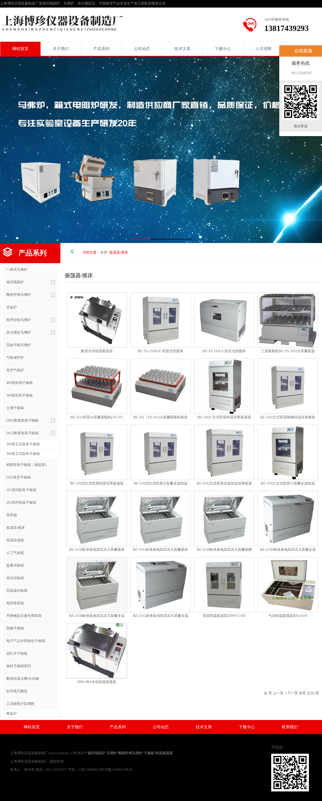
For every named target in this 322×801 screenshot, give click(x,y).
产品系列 (101, 49)
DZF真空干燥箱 (17, 477)
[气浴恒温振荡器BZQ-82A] (288, 584)
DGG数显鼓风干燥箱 (20, 433)
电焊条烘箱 (13, 603)
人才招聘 (263, 49)
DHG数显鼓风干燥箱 (20, 420)
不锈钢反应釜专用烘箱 (22, 616)
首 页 (268, 693)
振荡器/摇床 (14, 528)
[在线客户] (273, 51)
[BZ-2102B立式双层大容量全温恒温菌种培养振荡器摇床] (160, 452)
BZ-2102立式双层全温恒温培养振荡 (224, 483)
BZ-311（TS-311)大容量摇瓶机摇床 (160, 417)
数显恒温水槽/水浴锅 (21, 678)
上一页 (278, 693)
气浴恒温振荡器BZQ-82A (287, 616)
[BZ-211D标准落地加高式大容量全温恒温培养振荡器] (288, 518)
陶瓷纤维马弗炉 (17, 295)
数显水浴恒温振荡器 (97, 351)
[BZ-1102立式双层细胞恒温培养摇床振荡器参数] (288, 386)
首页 (103, 252)
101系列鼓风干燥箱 (19, 490)
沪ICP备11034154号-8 (115, 770)
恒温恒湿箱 (13, 540)
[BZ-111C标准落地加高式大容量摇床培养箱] (160, 518)
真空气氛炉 (13, 370)
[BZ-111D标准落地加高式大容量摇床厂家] (97, 518)
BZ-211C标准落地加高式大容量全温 (160, 616)
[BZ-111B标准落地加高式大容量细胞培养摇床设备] (224, 518)
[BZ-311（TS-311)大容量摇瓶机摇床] (160, 386)
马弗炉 (111, 753)
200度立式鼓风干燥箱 (23, 444)
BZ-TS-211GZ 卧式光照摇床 (224, 351)
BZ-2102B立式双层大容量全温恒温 (160, 483)
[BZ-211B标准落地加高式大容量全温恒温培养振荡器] (97, 584)
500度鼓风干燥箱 (18, 395)
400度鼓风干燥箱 (18, 383)
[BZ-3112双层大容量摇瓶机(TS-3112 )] (97, 386)
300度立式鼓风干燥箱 (23, 454)
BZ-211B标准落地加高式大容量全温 (97, 616)
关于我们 (61, 49)
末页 (302, 693)
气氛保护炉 (13, 357)
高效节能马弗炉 (17, 345)
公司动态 (142, 49)
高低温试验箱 (15, 590)
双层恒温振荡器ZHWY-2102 (224, 616)
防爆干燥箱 (13, 628)
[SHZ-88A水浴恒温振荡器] (97, 650)
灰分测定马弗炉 (17, 332)
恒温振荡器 (164, 753)
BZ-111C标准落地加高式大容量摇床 (160, 549)
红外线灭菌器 (15, 691)
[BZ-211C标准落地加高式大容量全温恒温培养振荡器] (160, 584)
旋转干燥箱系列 (17, 666)
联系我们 (290, 727)
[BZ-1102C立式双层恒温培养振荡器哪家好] (224, 386)
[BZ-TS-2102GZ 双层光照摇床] (160, 320)
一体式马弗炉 (15, 269)
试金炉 (10, 307)
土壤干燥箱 (13, 408)
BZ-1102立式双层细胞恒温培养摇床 (287, 417)
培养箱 (10, 515)
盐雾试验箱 (13, 565)
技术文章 (182, 49)
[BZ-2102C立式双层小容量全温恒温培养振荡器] (288, 452)
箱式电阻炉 (13, 282)
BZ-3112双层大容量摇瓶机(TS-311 (96, 417)
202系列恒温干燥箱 (19, 502)
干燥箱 (149, 753)
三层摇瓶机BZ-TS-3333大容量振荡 (288, 351)
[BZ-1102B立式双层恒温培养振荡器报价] (97, 452)
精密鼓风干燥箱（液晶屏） (26, 465)
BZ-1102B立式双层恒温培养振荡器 (97, 483)
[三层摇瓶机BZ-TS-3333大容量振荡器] (288, 320)
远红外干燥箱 (15, 653)
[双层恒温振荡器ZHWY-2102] (224, 584)
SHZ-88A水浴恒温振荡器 (96, 682)
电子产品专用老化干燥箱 (24, 641)
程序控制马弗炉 (17, 320)
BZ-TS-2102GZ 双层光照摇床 (160, 351)
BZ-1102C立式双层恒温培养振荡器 (224, 417)
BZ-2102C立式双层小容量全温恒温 (288, 483)
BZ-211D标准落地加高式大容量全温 (288, 549)
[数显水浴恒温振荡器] (97, 320)
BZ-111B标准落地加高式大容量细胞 (224, 549)
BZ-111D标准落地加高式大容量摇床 (97, 549)
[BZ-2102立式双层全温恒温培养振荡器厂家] (224, 452)
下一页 (292, 693)
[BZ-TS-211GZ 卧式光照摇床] (224, 320)
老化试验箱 (13, 578)
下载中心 (223, 49)
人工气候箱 (13, 553)
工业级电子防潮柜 (18, 704)
